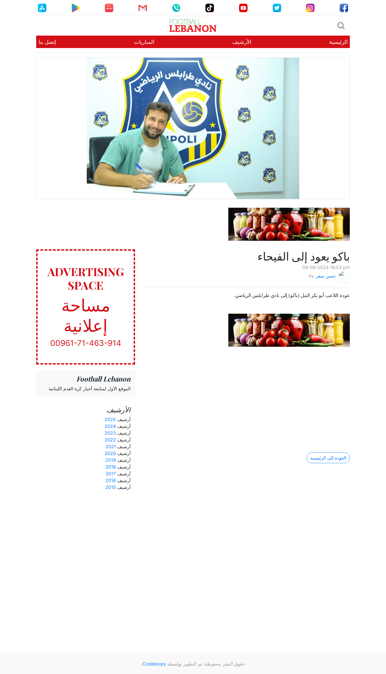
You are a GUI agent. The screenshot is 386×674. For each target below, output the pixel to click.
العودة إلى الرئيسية (328, 458)
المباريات (144, 41)
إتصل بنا (47, 41)
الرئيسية (338, 41)
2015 (110, 487)
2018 (110, 467)
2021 (110, 446)
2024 (110, 426)
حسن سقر (326, 276)
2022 (110, 440)
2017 (111, 473)
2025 (110, 419)
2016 (110, 480)
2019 (110, 460)
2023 (110, 433)
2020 (110, 453)
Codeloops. (153, 664)
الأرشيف (241, 41)
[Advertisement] (247, 394)
